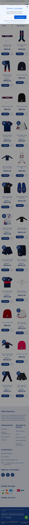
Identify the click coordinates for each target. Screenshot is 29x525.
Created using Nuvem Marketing (14, 22)
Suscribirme (20, 17)
